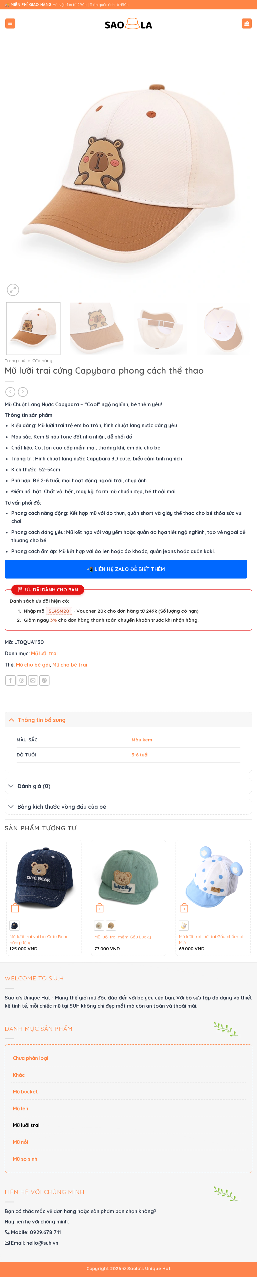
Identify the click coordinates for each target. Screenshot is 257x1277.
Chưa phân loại (30, 1058)
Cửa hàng (42, 360)
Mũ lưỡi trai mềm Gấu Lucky (122, 937)
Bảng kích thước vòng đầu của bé (62, 806)
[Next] (239, 174)
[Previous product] (23, 392)
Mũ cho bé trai (69, 665)
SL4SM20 (59, 611)
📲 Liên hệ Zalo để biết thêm (126, 569)
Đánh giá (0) (34, 785)
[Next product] (10, 392)
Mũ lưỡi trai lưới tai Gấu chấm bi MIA (211, 939)
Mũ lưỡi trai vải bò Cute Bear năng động (39, 939)
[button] (10, 23)
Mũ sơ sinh (25, 1159)
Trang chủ (15, 360)
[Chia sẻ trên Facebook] (10, 680)
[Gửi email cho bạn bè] (33, 680)
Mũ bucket (25, 1091)
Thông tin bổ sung (42, 719)
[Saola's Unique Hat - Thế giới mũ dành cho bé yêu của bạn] (128, 23)
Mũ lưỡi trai (44, 653)
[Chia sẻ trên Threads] (22, 680)
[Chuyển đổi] (11, 719)
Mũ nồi (20, 1142)
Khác (19, 1075)
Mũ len (20, 1108)
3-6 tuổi (140, 755)
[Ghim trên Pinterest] (44, 680)
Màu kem (142, 740)
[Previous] (17, 174)
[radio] (14, 925)
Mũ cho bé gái (33, 665)
